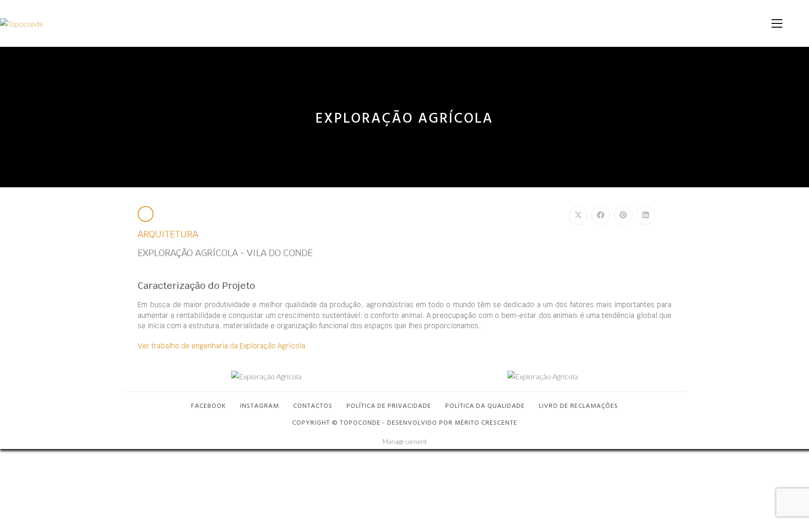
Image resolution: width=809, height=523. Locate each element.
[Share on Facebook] (600, 215)
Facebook (208, 405)
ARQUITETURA (168, 234)
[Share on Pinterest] (623, 215)
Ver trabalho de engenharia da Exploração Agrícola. (223, 345)
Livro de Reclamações (578, 405)
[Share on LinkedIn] (645, 215)
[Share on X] (578, 215)
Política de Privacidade (388, 405)
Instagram (259, 405)
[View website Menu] (777, 23)
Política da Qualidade (485, 405)
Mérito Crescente (486, 422)
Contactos (312, 405)
